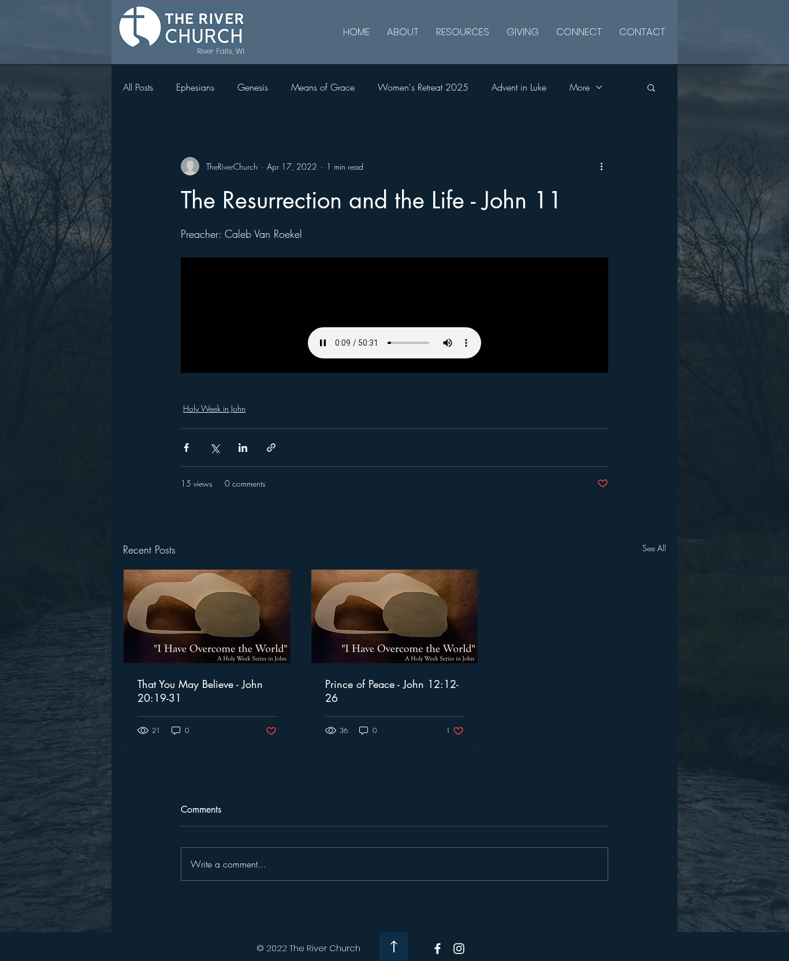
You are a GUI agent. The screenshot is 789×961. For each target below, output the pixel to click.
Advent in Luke (519, 87)
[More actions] (601, 166)
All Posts (138, 87)
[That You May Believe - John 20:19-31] (207, 616)
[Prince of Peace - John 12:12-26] (394, 616)
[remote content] (394, 315)
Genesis (252, 87)
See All (654, 548)
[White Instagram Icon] (459, 948)
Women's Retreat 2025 (423, 87)
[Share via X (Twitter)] (214, 447)
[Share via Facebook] (186, 447)
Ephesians (195, 87)
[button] (651, 87)
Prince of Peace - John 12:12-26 (392, 691)
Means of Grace (323, 87)
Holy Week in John (214, 408)
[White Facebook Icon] (437, 948)
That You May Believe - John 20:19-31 (200, 691)
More (580, 87)
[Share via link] (271, 447)
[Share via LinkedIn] (242, 447)
